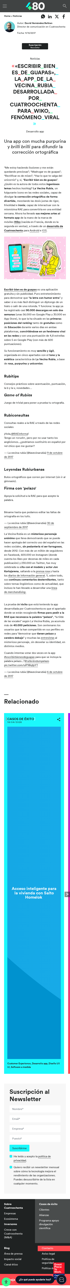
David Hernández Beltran (38, 23)
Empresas (10, 1213)
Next (67, 894)
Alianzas (44, 1215)
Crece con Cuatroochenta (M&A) (13, 1233)
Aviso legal (48, 1253)
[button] (65, 6)
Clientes (44, 1209)
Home (7, 16)
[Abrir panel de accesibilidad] (6, 1281)
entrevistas (47, 637)
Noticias (17, 16)
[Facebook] (64, 16)
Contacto (47, 1248)
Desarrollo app (35, 131)
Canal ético (11, 1264)
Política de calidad (53, 1268)
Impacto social (12, 1259)
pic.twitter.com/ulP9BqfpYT (21, 665)
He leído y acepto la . (32, 1158)
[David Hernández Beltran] (9, 28)
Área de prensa (13, 1253)
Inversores (10, 1224)
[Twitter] (57, 16)
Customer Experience (19, 1063)
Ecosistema (11, 1218)
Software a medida (21, 1067)
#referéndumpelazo (37, 661)
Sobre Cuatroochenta (13, 1206)
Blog (7, 1248)
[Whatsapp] (43, 16)
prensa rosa (43, 571)
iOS (44, 230)
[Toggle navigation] (5, 6)
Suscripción (35, 46)
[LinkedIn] (50, 16)
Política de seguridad (48, 1260)
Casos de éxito (20, 719)
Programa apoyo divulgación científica (49, 1224)
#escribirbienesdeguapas (19, 657)
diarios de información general (26, 575)
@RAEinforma (19, 433)
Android (34, 230)
